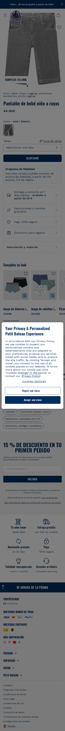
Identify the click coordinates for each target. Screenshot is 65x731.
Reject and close (31, 390)
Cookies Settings (34, 381)
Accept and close (33, 400)
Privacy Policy (31, 376)
